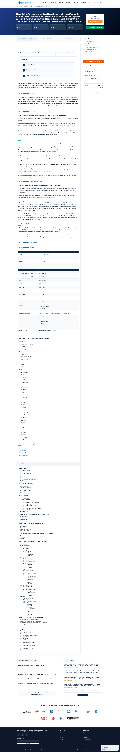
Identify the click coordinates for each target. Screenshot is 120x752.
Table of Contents (48, 38)
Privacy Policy (83, 749)
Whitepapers (86, 737)
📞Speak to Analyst (94, 65)
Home (17, 6)
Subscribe (28, 743)
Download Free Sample (94, 61)
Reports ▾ (61, 2)
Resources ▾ (68, 2)
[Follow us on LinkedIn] (18, 734)
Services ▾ (44, 2)
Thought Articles (87, 739)
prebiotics (52, 197)
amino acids (45, 197)
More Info (104, 749)
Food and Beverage (24, 6)
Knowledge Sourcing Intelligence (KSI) (32, 731)
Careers (62, 732)
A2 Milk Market (22, 448)
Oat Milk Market (23, 450)
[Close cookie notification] (117, 746)
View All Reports (82, 694)
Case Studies (53, 2)
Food (31, 6)
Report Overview (27, 38)
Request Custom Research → (37, 694)
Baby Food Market (23, 452)
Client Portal (83, 2)
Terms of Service (93, 749)
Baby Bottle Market (23, 455)
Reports (85, 732)
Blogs (84, 735)
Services (62, 737)
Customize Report (69, 38)
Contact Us (93, 78)
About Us (76, 2)
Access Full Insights (95, 21)
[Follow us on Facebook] (22, 734)
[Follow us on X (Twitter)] (26, 734)
